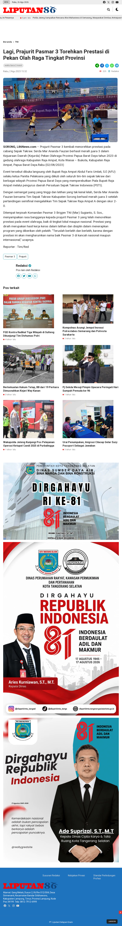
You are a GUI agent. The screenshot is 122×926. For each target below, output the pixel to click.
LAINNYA (112, 921)
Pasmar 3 (10, 256)
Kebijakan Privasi (76, 875)
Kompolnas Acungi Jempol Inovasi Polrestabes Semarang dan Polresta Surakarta (85, 331)
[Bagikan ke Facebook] (102, 65)
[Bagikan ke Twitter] (107, 65)
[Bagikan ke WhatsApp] (111, 65)
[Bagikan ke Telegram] (116, 65)
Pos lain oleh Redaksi (28, 270)
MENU (6, 2)
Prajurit (22, 256)
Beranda (7, 42)
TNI (17, 42)
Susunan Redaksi (51, 875)
